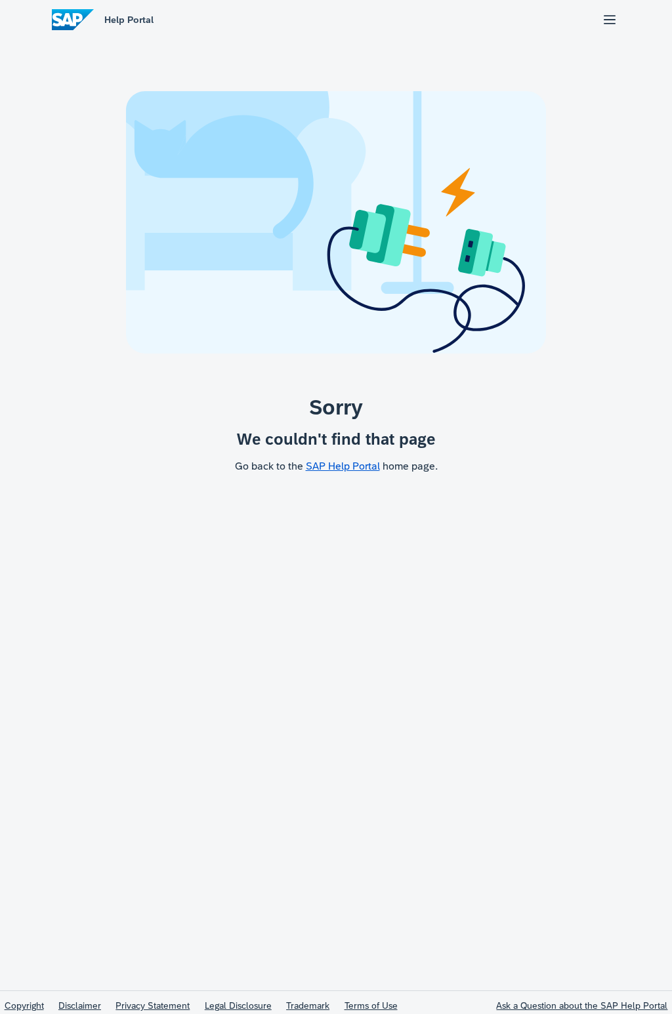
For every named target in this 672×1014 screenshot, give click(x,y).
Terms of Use (371, 1005)
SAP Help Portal (343, 466)
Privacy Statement (153, 1005)
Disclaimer (79, 1005)
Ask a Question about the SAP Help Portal (581, 1005)
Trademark (307, 1005)
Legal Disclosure (238, 1005)
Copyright (24, 1005)
